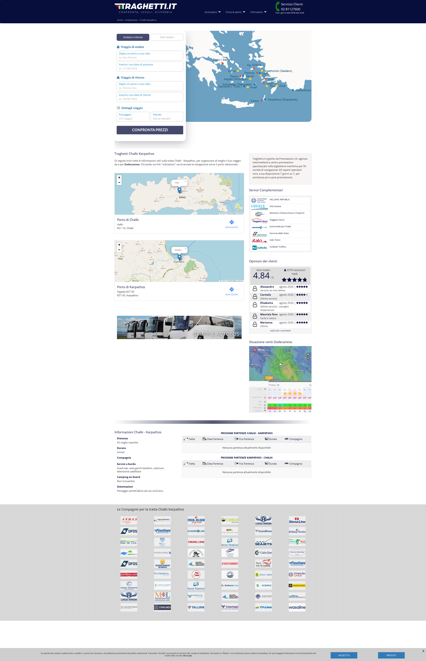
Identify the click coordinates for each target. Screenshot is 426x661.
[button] (179, 190)
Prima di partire (234, 12)
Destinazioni (211, 12)
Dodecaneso (131, 19)
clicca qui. (187, 656)
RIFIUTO (391, 655)
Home (120, 19)
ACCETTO (344, 655)
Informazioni (257, 12)
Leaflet (223, 214)
